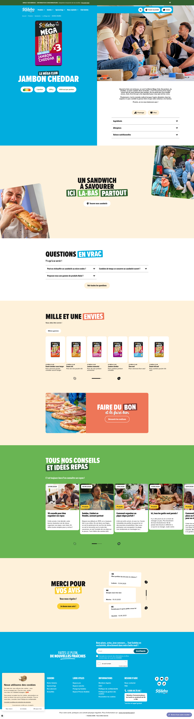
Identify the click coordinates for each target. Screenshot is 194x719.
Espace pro (77, 683)
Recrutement (51, 689)
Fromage (140, 112)
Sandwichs (38, 16)
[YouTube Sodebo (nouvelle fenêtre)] (162, 679)
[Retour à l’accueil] (162, 691)
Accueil (24, 16)
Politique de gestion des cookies (107, 693)
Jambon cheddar (56, 16)
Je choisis (23, 709)
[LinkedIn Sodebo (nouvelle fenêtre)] (159, 684)
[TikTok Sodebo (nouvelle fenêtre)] (164, 684)
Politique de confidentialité (108, 689)
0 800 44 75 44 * (134, 690)
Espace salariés (78, 686)
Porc (155, 112)
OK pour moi (37, 709)
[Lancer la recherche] (140, 10)
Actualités (50, 692)
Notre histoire (52, 683)
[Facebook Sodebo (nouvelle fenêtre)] (157, 679)
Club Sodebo (84, 10)
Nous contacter (130, 683)
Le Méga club (46, 16)
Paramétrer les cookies (107, 697)
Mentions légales (105, 683)
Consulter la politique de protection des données (17, 702)
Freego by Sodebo (79, 689)
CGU (100, 686)
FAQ (126, 686)
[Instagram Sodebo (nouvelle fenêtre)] (167, 679)
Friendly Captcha (123, 665)
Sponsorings (51, 686)
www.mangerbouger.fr (127, 713)
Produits (30, 16)
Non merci (9, 709)
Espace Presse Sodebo (81, 692)
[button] (2, 715)
